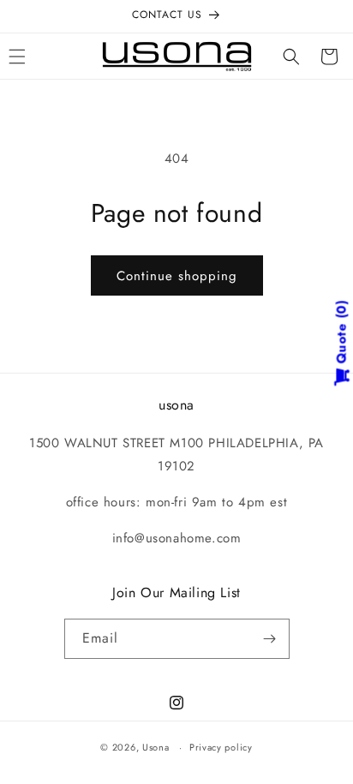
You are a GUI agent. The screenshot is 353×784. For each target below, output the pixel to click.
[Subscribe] (270, 639)
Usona (156, 747)
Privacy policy (221, 747)
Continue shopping (177, 275)
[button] (291, 56)
